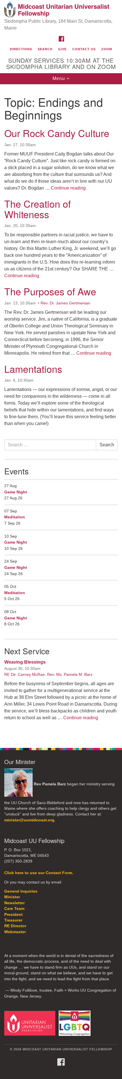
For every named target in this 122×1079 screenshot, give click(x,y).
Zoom (106, 49)
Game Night (15, 492)
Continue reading (68, 188)
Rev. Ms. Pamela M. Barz (69, 674)
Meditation (14, 517)
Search (45, 49)
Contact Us (84, 49)
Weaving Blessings (25, 662)
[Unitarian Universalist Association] (31, 1023)
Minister (12, 897)
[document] (61, 413)
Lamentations (33, 369)
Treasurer (13, 920)
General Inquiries (20, 891)
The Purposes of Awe (50, 291)
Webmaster (15, 932)
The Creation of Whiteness (37, 209)
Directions (21, 49)
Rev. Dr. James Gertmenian (65, 303)
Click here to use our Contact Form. (38, 873)
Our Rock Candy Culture (56, 133)
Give (62, 49)
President (13, 914)
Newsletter (14, 903)
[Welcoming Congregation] (76, 1023)
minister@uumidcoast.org (29, 820)
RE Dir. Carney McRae (24, 674)
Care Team (14, 908)
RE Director (15, 926)
